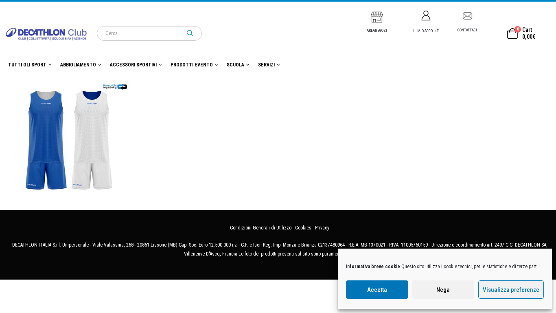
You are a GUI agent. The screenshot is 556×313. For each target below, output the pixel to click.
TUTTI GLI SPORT (27, 65)
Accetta (377, 289)
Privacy (322, 228)
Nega (443, 289)
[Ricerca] (190, 33)
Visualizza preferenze (511, 289)
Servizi (266, 65)
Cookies (303, 228)
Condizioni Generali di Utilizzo (260, 228)
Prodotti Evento (192, 65)
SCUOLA (235, 65)
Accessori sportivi (133, 65)
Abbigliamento (78, 65)
